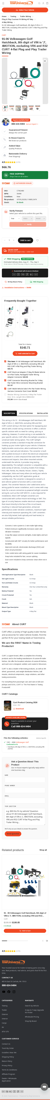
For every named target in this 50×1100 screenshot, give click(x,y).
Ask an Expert (31, 124)
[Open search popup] (39, 3)
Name (6, 775)
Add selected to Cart (26, 353)
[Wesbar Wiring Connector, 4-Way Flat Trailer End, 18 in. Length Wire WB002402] (9, 334)
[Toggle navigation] (3, 3)
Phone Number (10, 785)
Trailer (4, 1010)
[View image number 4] (24, 108)
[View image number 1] (5, 108)
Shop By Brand (31, 1021)
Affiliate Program (8, 1074)
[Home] (21, 3)
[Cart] (47, 3)
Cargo (4, 1023)
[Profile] (43, 3)
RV (3, 1027)
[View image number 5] (31, 108)
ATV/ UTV (5, 1031)
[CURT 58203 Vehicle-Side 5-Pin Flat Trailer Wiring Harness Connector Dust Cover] (25, 322)
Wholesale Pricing (32, 1017)
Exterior (5, 1014)
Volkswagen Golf (22, 742)
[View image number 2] (11, 108)
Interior (5, 1019)
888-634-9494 (18, 124)
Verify (29, 224)
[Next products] (46, 940)
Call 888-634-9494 (21, 726)
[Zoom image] (45, 61)
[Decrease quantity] (4, 240)
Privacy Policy (7, 1065)
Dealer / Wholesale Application (9, 1079)
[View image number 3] (18, 108)
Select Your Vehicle (26, 10)
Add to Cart (26, 931)
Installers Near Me (9, 1052)
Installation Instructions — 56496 (18, 287)
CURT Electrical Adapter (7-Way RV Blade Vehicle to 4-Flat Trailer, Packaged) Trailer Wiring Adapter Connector (26, 374)
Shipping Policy (8, 1057)
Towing (4, 1006)
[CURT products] (6, 183)
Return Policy (7, 1061)
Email (7, 796)
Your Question (10, 806)
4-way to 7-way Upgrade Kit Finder (34, 1011)
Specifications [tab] (26, 413)
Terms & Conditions (9, 1070)
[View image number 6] (37, 108)
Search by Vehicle (32, 1006)
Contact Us (6, 1044)
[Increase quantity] (13, 240)
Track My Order (8, 1048)
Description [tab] (9, 413)
